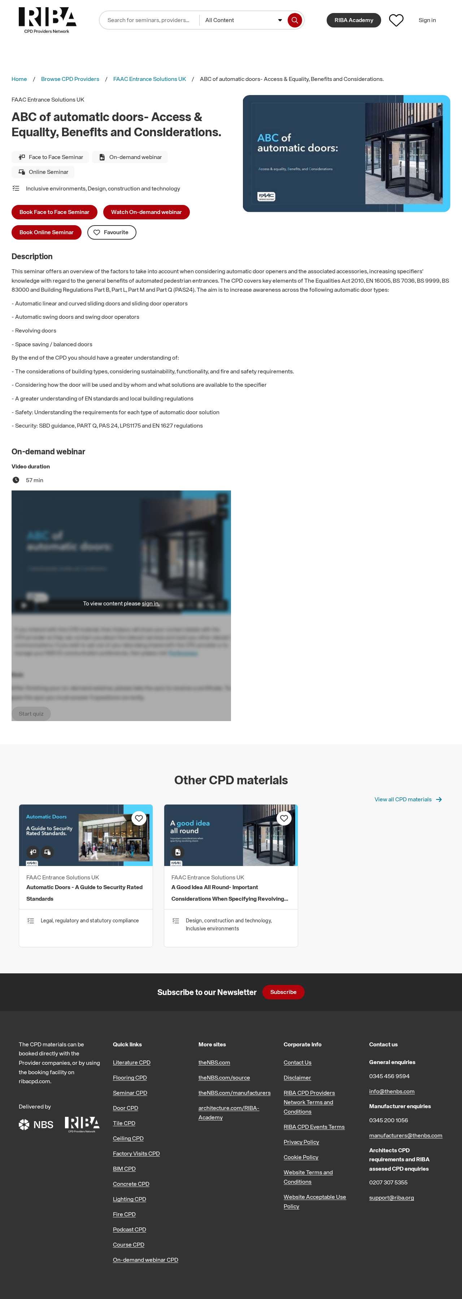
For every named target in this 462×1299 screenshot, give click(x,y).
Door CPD (125, 1108)
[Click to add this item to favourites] (139, 818)
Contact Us (297, 1062)
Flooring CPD (130, 1077)
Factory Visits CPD (136, 1153)
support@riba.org (391, 1197)
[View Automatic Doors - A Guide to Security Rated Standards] (86, 864)
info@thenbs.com (392, 1091)
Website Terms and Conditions (308, 1177)
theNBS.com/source (224, 1077)
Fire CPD (124, 1214)
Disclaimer (297, 1077)
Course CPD (128, 1244)
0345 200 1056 (388, 1120)
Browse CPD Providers (70, 79)
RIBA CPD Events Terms (314, 1126)
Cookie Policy (301, 1157)
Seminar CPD (130, 1092)
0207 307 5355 (388, 1182)
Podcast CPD (129, 1229)
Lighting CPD (129, 1199)
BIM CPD (124, 1168)
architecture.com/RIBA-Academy (229, 1112)
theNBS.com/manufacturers (235, 1092)
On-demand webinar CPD (145, 1259)
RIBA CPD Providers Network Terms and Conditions (309, 1102)
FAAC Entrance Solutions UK (149, 79)
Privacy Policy (301, 1142)
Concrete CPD (131, 1184)
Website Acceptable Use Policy (315, 1201)
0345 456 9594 (389, 1076)
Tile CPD (124, 1123)
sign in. (151, 603)
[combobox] (243, 20)
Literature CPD (132, 1062)
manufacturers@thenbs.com (406, 1135)
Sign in (427, 20)
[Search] (295, 20)
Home (19, 79)
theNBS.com (214, 1062)
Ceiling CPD (128, 1138)
